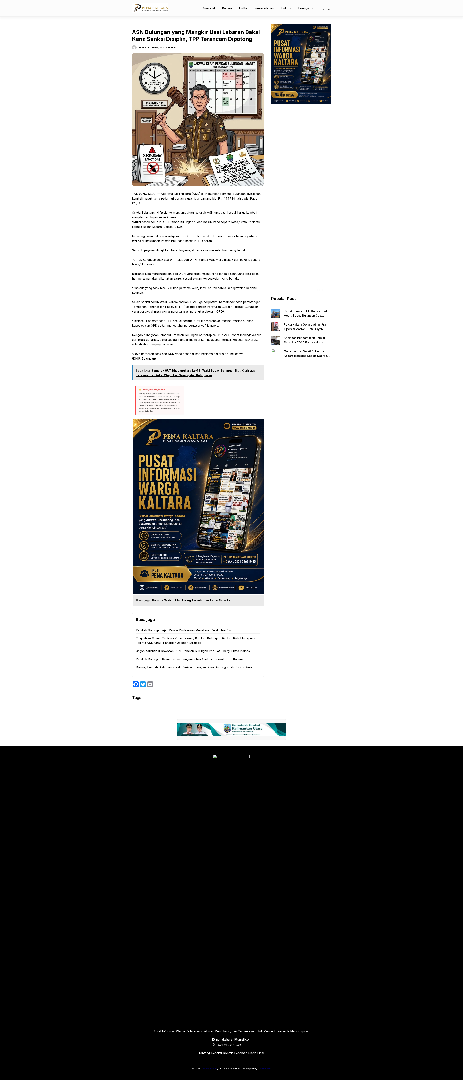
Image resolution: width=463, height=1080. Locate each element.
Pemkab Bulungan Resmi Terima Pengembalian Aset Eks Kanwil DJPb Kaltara (189, 659)
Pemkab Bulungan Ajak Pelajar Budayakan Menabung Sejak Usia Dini (184, 630)
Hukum (286, 8)
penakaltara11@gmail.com (233, 1039)
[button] (322, 8)
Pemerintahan (264, 8)
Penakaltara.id (209, 1068)
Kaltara (227, 8)
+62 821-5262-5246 (229, 1045)
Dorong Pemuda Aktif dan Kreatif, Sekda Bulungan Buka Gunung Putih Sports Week (194, 667)
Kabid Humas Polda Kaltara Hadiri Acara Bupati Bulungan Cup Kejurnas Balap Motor (306, 315)
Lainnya (303, 8)
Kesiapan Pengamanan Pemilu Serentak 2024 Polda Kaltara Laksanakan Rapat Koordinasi (304, 342)
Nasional (209, 8)
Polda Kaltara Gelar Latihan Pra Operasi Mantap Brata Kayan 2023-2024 (305, 329)
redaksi (142, 47)
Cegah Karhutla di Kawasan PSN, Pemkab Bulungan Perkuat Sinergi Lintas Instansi (193, 651)
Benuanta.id (264, 1068)
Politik (243, 8)
